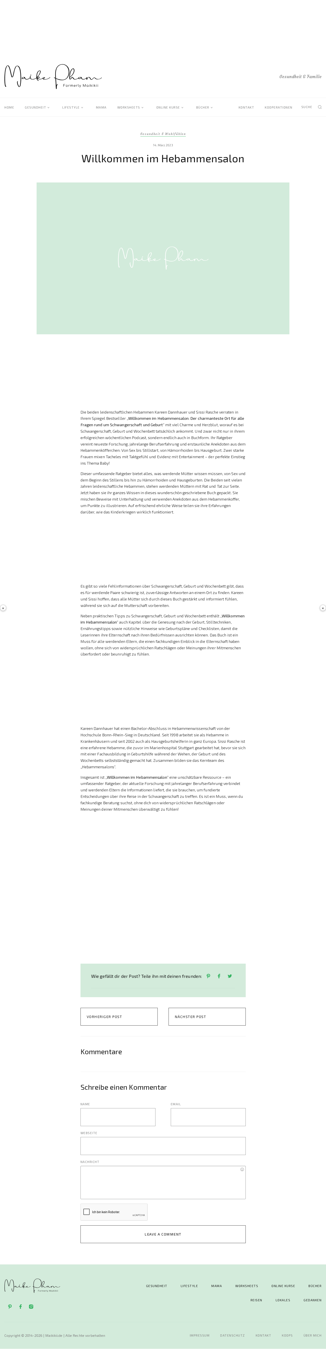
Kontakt (246, 107)
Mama (101, 107)
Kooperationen (279, 107)
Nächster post (190, 1016)
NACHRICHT (90, 1162)
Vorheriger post (104, 1016)
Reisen (256, 1300)
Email (176, 1104)
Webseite (89, 1133)
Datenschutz (232, 1335)
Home (9, 107)
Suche (306, 107)
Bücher (202, 107)
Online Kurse (168, 107)
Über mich (313, 1335)
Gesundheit (35, 107)
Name (85, 1104)
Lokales (283, 1300)
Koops (287, 1335)
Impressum (200, 1335)
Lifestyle (71, 107)
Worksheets (128, 107)
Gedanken (313, 1300)
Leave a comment (163, 1234)
